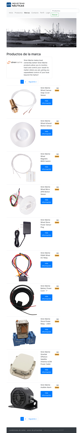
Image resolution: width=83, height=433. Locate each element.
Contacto (35, 13)
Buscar (54, 15)
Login (48, 13)
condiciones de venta (17, 430)
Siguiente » (33, 82)
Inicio (11, 13)
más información (46, 102)
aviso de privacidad (34, 430)
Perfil (42, 13)
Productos (19, 13)
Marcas (27, 13)
